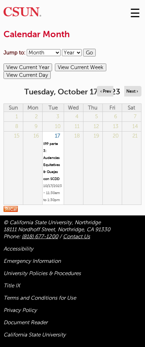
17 (57, 136)
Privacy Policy (20, 310)
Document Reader (26, 322)
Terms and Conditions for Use (40, 298)
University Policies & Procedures (42, 273)
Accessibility (18, 249)
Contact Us (76, 236)
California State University (35, 335)
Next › (132, 91)
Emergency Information (32, 261)
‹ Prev (105, 91)
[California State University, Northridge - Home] (22, 13)
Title (12, 285)
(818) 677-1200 (40, 236)
